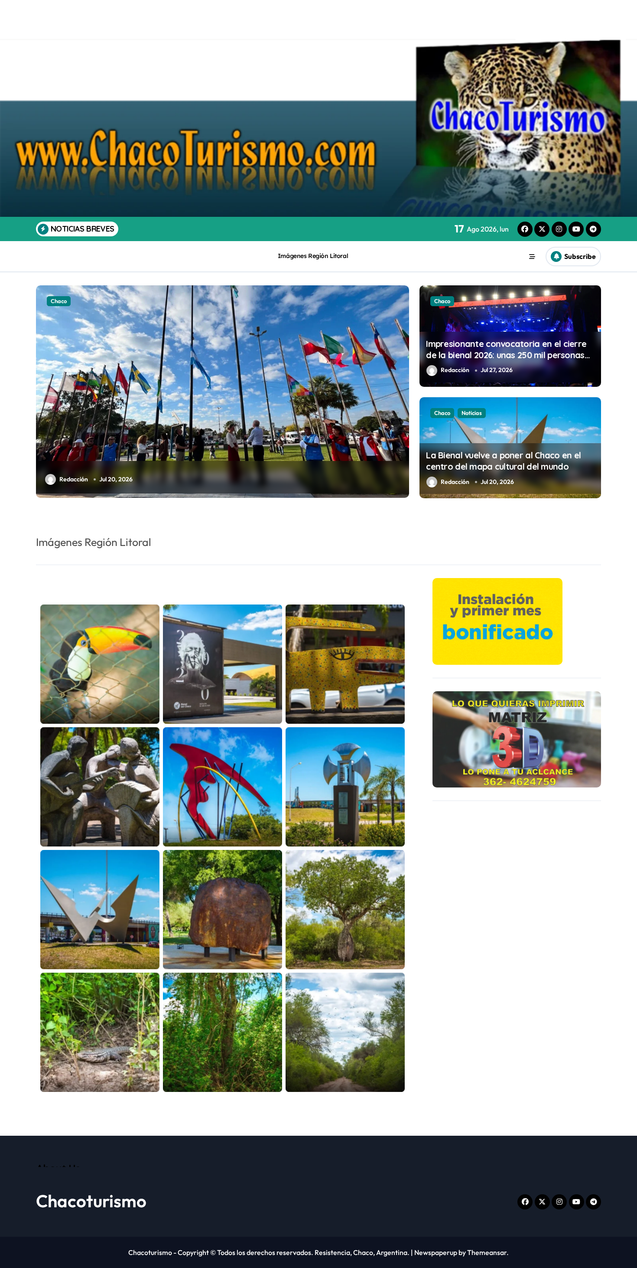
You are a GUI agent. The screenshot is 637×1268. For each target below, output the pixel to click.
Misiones (61, 300)
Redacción (455, 370)
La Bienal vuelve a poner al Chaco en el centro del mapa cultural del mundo (503, 461)
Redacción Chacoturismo (93, 479)
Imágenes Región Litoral (313, 256)
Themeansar (487, 1252)
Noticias (472, 412)
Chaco (442, 300)
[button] (400, 391)
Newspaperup (435, 1252)
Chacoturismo (91, 1201)
